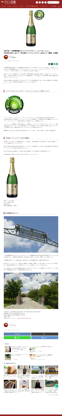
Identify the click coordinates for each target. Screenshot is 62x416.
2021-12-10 (11, 56)
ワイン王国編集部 (12, 57)
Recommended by (52, 394)
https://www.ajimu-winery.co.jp (24, 318)
